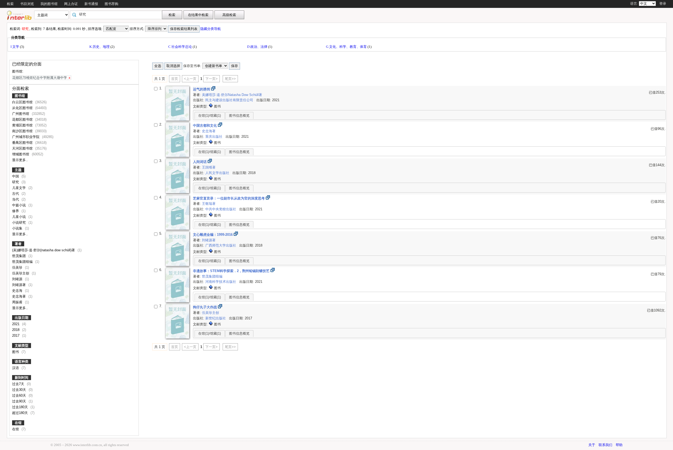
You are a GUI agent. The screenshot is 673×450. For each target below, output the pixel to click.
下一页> (211, 79)
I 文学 (15, 47)
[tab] (210, 115)
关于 (591, 445)
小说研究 (19, 222)
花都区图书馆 (23, 119)
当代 (16, 199)
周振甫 (17, 302)
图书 (16, 352)
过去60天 (19, 395)
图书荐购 (111, 4)
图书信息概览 (239, 115)
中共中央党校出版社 (221, 209)
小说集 (17, 228)
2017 (16, 336)
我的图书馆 (49, 4)
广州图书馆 (21, 114)
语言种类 (21, 362)
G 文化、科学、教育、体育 (347, 47)
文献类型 (21, 345)
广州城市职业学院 (26, 137)
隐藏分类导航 (211, 29)
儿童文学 (19, 188)
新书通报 (91, 4)
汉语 (16, 368)
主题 (18, 170)
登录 (662, 4)
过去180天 (20, 407)
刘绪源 (17, 279)
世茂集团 (19, 256)
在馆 (18, 423)
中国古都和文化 (205, 125)
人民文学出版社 (217, 173)
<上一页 (190, 79)
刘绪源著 (19, 285)
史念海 (17, 291)
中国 (16, 176)
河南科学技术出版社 (221, 282)
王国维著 (209, 167)
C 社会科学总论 (180, 47)
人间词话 (200, 162)
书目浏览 (27, 4)
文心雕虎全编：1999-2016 (213, 235)
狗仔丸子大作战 (205, 307)
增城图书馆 (21, 154)
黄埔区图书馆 (23, 125)
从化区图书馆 (23, 108)
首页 (174, 79)
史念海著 (19, 296)
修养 (16, 211)
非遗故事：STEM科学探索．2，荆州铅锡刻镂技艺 (232, 271)
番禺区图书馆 (23, 143)
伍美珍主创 (21, 273)
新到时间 (21, 378)
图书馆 (20, 96)
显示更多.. (20, 160)
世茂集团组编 (23, 262)
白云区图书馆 (23, 102)
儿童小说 (19, 217)
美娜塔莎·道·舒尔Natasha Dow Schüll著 (232, 95)
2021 (16, 324)
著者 (18, 244)
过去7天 (18, 384)
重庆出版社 (214, 137)
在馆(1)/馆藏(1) (209, 115)
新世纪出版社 (216, 318)
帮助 (619, 445)
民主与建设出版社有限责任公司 (229, 100)
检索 (10, 4)
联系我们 (605, 445)
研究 (16, 182)
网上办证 (71, 4)
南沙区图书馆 (23, 131)
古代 (16, 194)
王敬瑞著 (209, 204)
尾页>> (230, 79)
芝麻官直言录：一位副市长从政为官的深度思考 (229, 198)
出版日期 (21, 318)
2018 (16, 330)
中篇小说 (19, 205)
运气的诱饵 (202, 89)
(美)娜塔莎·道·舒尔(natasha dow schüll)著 (44, 250)
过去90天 (19, 401)
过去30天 (19, 390)
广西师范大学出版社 (221, 245)
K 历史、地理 (99, 47)
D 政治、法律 (257, 47)
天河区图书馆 (23, 148)
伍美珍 (17, 267)
